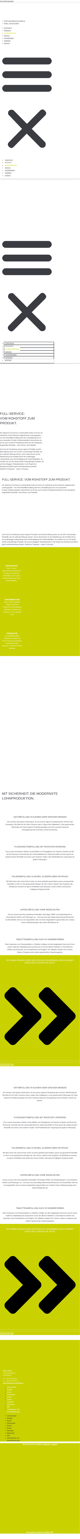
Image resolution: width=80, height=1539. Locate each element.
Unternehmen (9, 38)
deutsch (47, 1444)
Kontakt (7, 43)
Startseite (8, 28)
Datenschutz (11, 1404)
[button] (27, 101)
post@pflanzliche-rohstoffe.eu (13, 1383)
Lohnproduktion (10, 33)
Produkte (7, 30)
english (54, 1444)
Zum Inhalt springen (7, 1)
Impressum (10, 1402)
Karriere (7, 41)
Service (7, 35)
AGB (8, 1406)
